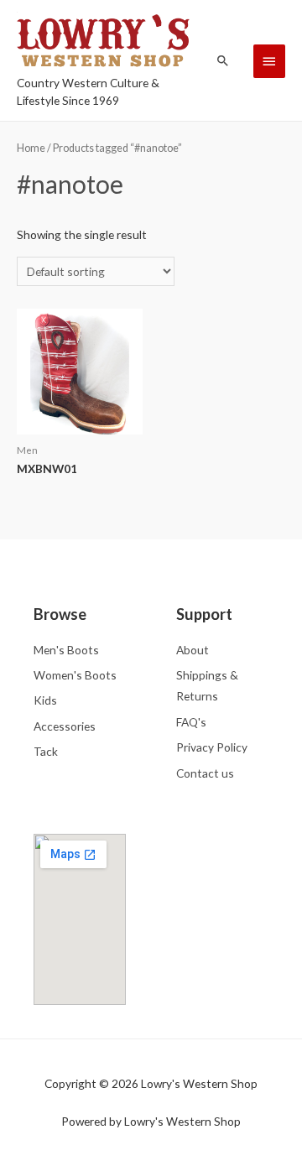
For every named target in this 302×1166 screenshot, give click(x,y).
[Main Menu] (269, 61)
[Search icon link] (223, 60)
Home (31, 148)
